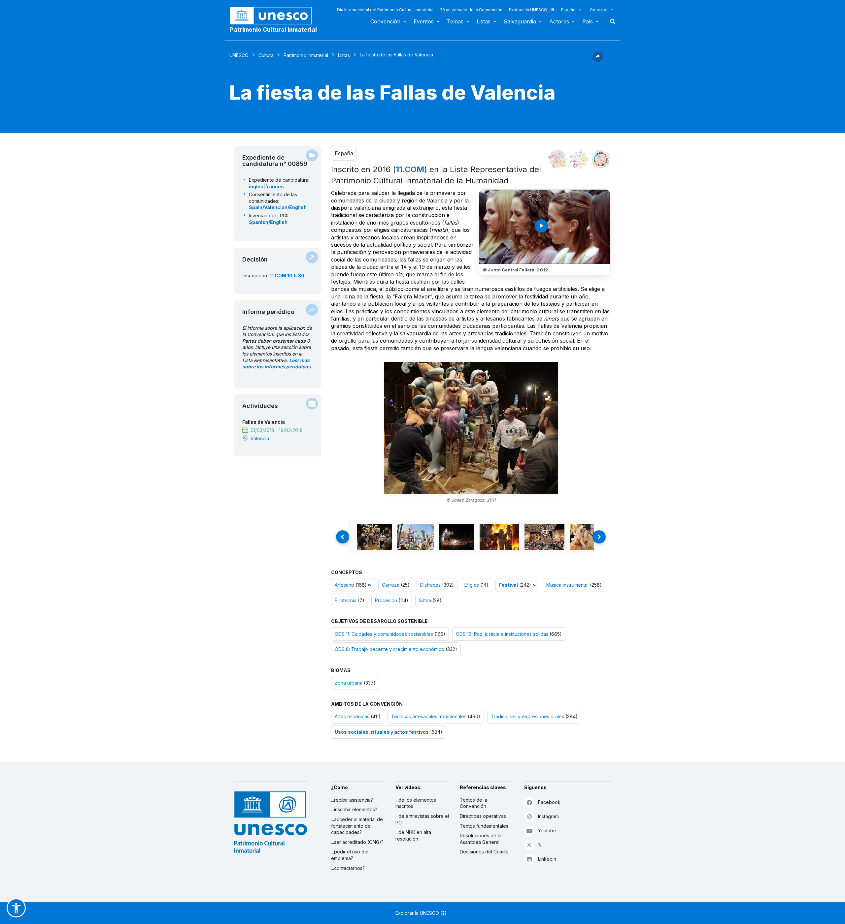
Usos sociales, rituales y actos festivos (382, 732)
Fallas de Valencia (263, 422)
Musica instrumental (567, 585)
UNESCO (239, 55)
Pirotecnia (345, 600)
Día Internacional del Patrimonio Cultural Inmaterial (385, 9)
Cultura (266, 55)
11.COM (410, 169)
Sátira (425, 600)
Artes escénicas (352, 716)
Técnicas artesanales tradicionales (428, 716)
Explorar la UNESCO (528, 9)
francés (274, 186)
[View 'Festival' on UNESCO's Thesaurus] (533, 585)
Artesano (344, 585)
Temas (455, 21)
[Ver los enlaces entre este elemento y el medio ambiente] (579, 159)
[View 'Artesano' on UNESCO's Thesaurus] (369, 585)
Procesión (386, 600)
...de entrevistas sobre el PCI (422, 819)
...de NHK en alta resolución (413, 835)
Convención (385, 21)
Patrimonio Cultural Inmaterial (273, 29)
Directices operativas (483, 816)
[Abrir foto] (471, 428)
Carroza (390, 585)
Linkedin (547, 859)
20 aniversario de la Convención (471, 9)
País (587, 21)
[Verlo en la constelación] (558, 159)
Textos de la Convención (473, 803)
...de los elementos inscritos (415, 803)
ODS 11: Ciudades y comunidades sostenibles (384, 634)
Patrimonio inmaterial (306, 55)
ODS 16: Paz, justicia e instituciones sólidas (502, 634)
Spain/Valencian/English (278, 207)
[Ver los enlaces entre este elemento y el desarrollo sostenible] (601, 159)
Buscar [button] (610, 21)
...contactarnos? (348, 868)
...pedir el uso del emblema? (349, 855)
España (344, 153)
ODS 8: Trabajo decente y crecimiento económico (389, 649)
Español (569, 9)
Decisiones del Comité (484, 851)
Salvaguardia (520, 21)
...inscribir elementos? (354, 809)
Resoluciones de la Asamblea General (480, 839)
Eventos (424, 21)
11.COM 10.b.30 (287, 275)
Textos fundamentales (484, 826)
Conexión (599, 9)
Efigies (471, 585)
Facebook (549, 802)
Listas (483, 21)
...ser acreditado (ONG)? (357, 842)
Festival (508, 585)
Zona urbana (348, 683)
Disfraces (430, 585)
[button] (597, 60)
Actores (559, 21)
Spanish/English (268, 222)
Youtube (547, 830)
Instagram (548, 816)
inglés (256, 186)
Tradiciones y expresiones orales (527, 716)
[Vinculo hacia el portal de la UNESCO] (274, 15)
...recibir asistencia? (352, 800)
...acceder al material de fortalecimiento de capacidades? (357, 825)
